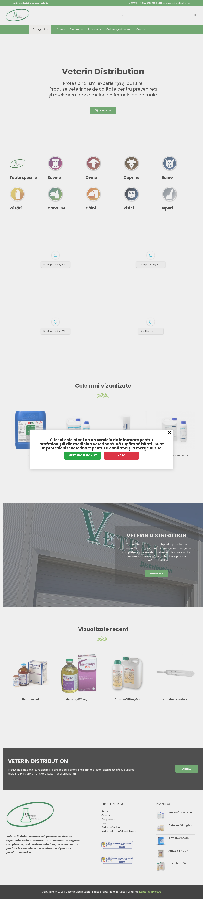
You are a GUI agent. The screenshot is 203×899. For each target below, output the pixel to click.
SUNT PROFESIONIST (82, 455)
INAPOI (121, 455)
